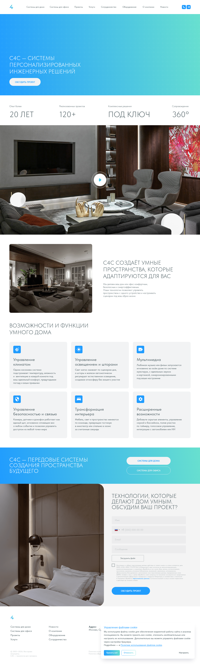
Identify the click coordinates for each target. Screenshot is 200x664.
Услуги (92, 7)
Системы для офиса (59, 7)
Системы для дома (35, 7)
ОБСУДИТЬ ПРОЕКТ (131, 591)
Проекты (78, 7)
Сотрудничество (108, 7)
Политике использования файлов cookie (141, 645)
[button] (25, 82)
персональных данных (141, 578)
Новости (164, 7)
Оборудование (129, 7)
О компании (148, 7)
